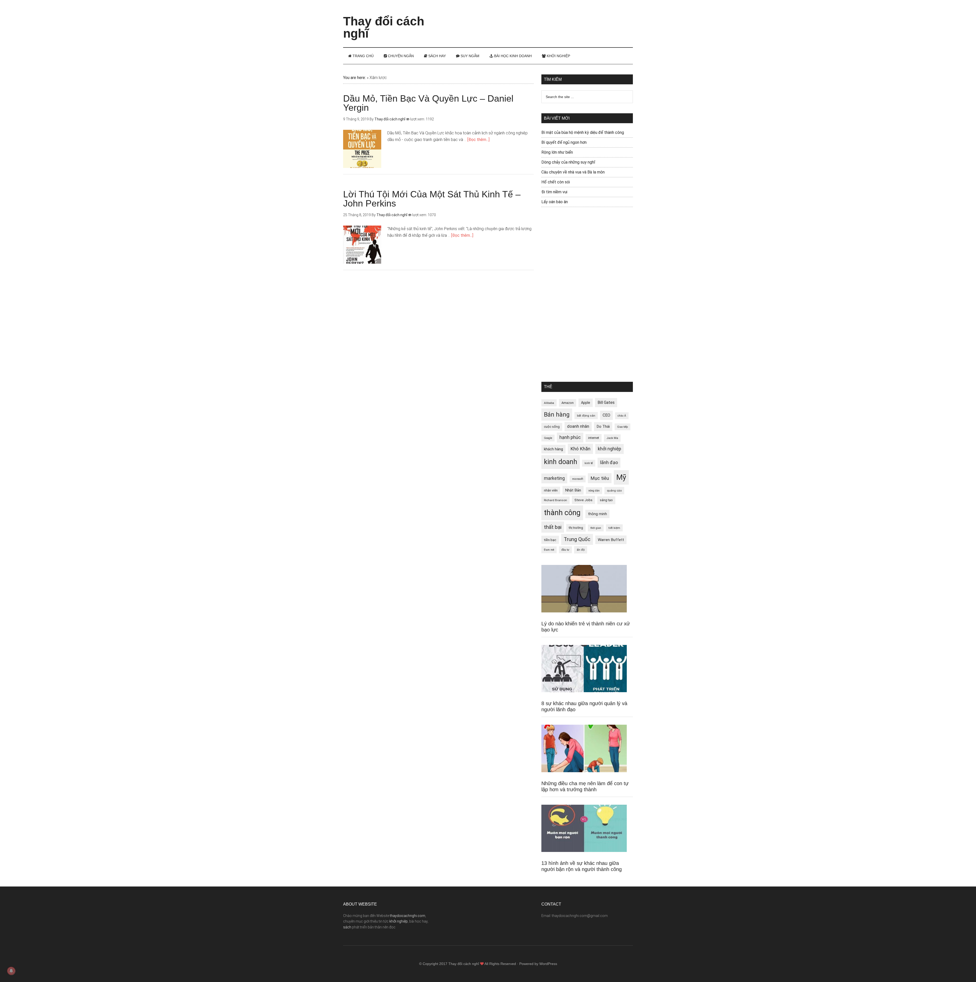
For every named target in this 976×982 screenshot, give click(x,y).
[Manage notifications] (11, 971)
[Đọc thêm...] (478, 139)
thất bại (552, 527)
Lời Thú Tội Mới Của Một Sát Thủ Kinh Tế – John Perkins (432, 199)
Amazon (567, 403)
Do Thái (603, 426)
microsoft (577, 479)
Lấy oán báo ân (554, 201)
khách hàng (553, 449)
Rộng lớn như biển (557, 152)
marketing (554, 478)
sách (347, 927)
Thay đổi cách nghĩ (383, 27)
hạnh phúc (570, 437)
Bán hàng (557, 414)
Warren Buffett (611, 539)
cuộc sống (552, 427)
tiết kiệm (614, 528)
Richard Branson (555, 500)
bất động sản (586, 415)
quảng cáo (614, 490)
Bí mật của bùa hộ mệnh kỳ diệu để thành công (582, 132)
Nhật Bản (573, 490)
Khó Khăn (580, 448)
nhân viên (551, 490)
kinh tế (589, 463)
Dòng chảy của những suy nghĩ (568, 162)
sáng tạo (606, 500)
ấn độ (581, 549)
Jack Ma (612, 438)
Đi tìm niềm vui (554, 191)
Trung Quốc (577, 539)
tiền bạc (550, 540)
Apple (585, 403)
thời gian (595, 528)
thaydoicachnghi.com (407, 916)
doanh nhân (578, 426)
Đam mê (549, 549)
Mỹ (621, 477)
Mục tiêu (599, 478)
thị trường (576, 528)
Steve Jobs (583, 500)
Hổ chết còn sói (555, 182)
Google (548, 438)
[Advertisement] (540, 19)
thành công (562, 512)
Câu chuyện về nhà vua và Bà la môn (573, 172)
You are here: (354, 77)
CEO (606, 415)
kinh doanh (560, 462)
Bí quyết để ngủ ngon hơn (564, 142)
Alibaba (549, 403)
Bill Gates (606, 402)
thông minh (597, 514)
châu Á (622, 415)
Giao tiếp (622, 427)
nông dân (594, 490)
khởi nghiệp (609, 448)
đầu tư (565, 549)
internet (593, 438)
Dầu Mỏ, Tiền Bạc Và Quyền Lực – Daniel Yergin (428, 103)
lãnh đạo (609, 462)
